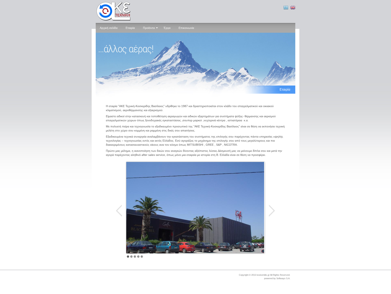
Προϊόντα (149, 27)
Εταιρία (130, 27)
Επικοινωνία (186, 27)
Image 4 (138, 256)
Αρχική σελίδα (109, 27)
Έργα (167, 27)
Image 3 (135, 256)
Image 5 (142, 256)
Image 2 (131, 256)
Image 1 (128, 256)
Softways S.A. (283, 278)
